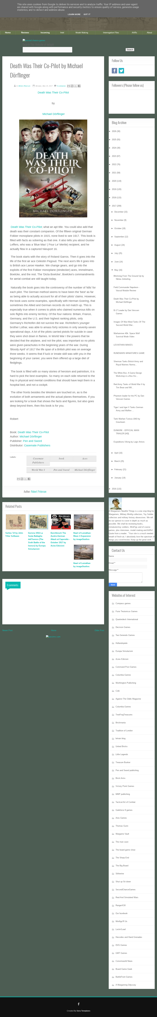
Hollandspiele (121, 643)
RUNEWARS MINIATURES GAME (129, 353)
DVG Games (121, 945)
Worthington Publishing (126, 683)
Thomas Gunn (122, 826)
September (119, 237)
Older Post (99, 630)
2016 (114, 489)
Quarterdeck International (127, 619)
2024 (114, 148)
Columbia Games (123, 675)
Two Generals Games (125, 635)
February (118, 469)
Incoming (45, 32)
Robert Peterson (38, 491)
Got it (87, 14)
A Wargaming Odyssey (126, 985)
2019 (114, 189)
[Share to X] (75, 85)
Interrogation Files (111, 32)
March (117, 461)
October (118, 228)
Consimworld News (124, 961)
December (119, 212)
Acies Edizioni (122, 659)
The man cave (122, 842)
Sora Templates (83, 1011)
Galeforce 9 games (124, 810)
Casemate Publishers (37, 445)
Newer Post (7, 630)
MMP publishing (123, 794)
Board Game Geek (124, 969)
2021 (114, 173)
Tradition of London (124, 730)
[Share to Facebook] (79, 85)
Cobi (118, 691)
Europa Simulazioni (124, 651)
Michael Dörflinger (31, 436)
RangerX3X (121, 905)
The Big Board (122, 865)
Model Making (82, 32)
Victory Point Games (125, 786)
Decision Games (123, 627)
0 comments (61, 86)
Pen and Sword (32, 441)
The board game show (125, 850)
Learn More (74, 14)
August (117, 245)
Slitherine (120, 873)
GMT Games (121, 953)
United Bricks (122, 746)
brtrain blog (120, 738)
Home (8, 32)
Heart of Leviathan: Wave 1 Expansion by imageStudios (82, 536)
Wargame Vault (122, 834)
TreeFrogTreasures (124, 714)
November (119, 220)
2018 (114, 197)
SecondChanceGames (126, 889)
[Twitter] (121, 70)
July (116, 253)
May (116, 270)
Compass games (123, 603)
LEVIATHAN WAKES (123, 345)
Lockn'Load (121, 929)
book (61, 458)
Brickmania (121, 722)
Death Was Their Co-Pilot (26, 226)
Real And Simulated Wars (127, 897)
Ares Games (121, 818)
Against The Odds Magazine (128, 699)
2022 (114, 164)
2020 (114, 181)
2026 (114, 131)
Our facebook (122, 913)
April (116, 453)
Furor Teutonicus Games (127, 611)
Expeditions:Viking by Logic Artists (129, 442)
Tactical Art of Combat (125, 802)
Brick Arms (120, 778)
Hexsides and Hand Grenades (129, 937)
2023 (114, 156)
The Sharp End (122, 858)
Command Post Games (126, 667)
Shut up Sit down (123, 881)
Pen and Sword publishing (127, 770)
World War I (38, 470)
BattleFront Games (124, 977)
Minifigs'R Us (121, 921)
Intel (62, 32)
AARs (134, 32)
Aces (84, 458)
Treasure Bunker (123, 762)
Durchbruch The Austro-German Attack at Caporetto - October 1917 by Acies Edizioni (60, 539)
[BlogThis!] (72, 85)
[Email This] (68, 85)
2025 (114, 139)
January (118, 478)
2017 (114, 206)
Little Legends (122, 754)
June (116, 262)
